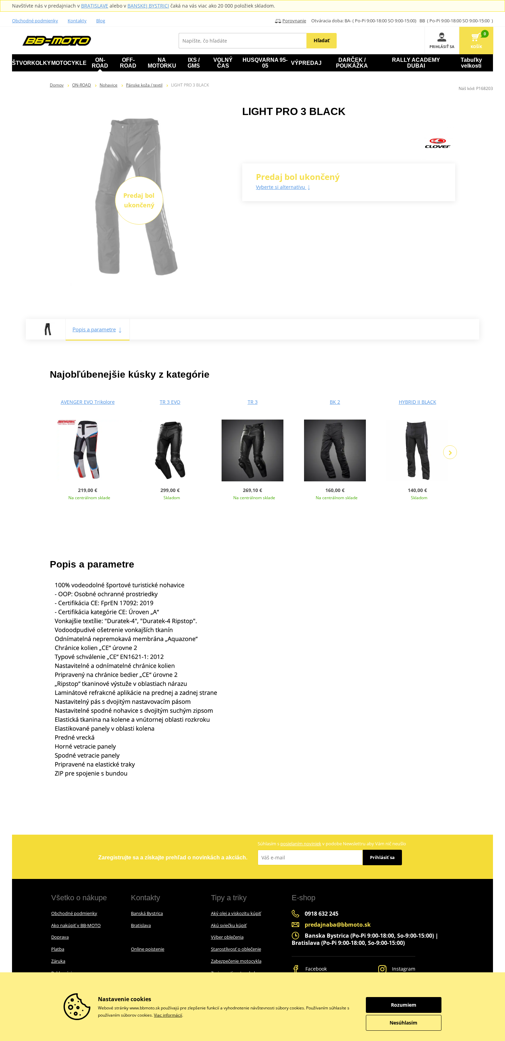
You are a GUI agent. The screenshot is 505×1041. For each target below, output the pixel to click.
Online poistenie (147, 949)
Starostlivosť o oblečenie (236, 949)
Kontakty (77, 21)
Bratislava (141, 925)
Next (450, 452)
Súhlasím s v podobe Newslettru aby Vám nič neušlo (332, 843)
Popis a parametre (94, 329)
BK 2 (335, 402)
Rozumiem (403, 1005)
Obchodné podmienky (35, 21)
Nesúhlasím (403, 1022)
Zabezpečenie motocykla (236, 961)
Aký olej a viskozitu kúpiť (236, 913)
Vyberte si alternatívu (281, 187)
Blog (100, 21)
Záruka (58, 961)
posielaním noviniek (300, 843)
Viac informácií (168, 1015)
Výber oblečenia (227, 937)
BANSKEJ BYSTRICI (148, 5)
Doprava (60, 937)
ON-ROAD (81, 85)
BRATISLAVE (94, 5)
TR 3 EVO (170, 402)
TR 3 (253, 402)
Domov (57, 85)
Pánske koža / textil (144, 85)
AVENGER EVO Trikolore (88, 402)
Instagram (403, 968)
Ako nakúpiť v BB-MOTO (76, 925)
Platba (57, 949)
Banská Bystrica (147, 913)
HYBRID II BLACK (417, 402)
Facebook (315, 968)
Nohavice (108, 85)
